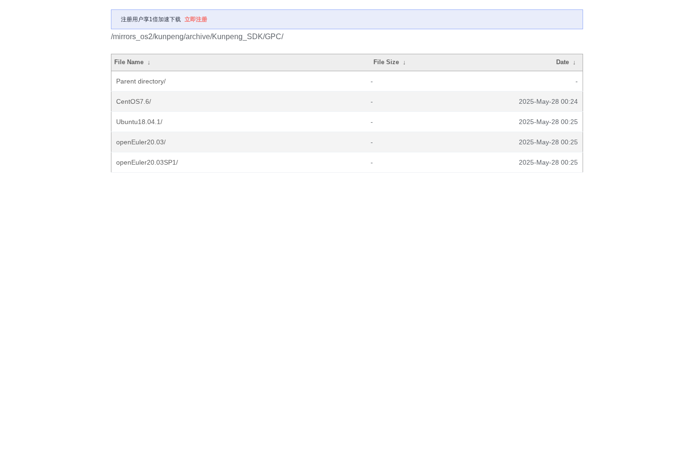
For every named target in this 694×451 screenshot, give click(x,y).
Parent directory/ (141, 81)
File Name (129, 62)
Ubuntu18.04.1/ (139, 121)
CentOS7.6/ (133, 101)
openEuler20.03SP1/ (147, 162)
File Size (386, 62)
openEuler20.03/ (141, 142)
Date (562, 62)
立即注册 (196, 19)
